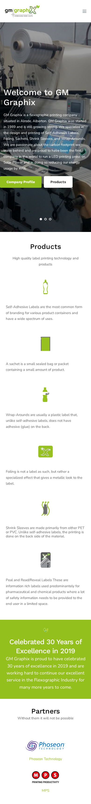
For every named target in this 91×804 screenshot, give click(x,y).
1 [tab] (41, 219)
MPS (45, 790)
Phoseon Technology (45, 759)
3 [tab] (50, 219)
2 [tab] (45, 219)
